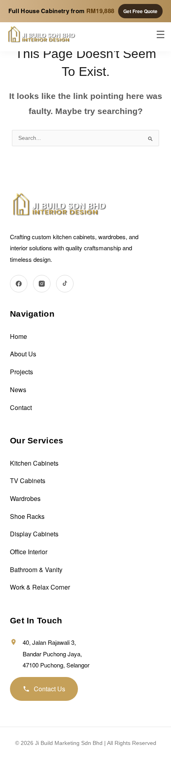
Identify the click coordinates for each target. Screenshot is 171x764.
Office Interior (28, 551)
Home (18, 336)
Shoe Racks (27, 516)
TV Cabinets (27, 480)
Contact (21, 407)
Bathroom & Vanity (36, 569)
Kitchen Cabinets (34, 463)
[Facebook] (18, 283)
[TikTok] (65, 283)
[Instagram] (42, 283)
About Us (23, 353)
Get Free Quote (140, 11)
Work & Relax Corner (40, 587)
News (18, 389)
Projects (21, 371)
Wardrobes (25, 498)
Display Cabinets (34, 533)
